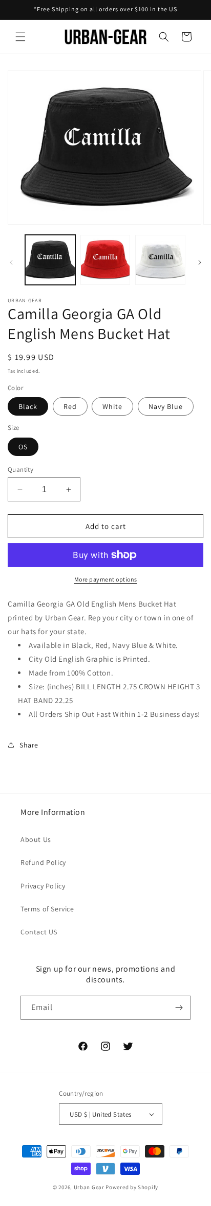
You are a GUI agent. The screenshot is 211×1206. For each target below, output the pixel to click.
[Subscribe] (178, 1008)
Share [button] (28, 745)
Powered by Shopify (132, 1187)
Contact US (38, 931)
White (112, 406)
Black (27, 406)
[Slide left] (11, 262)
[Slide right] (199, 262)
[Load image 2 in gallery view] (105, 260)
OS (23, 446)
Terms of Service (47, 908)
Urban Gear (89, 1187)
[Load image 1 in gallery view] (50, 260)
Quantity (20, 469)
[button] (20, 37)
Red (70, 406)
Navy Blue (166, 406)
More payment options (105, 579)
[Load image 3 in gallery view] (160, 260)
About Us (35, 839)
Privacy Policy (42, 885)
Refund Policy (43, 862)
